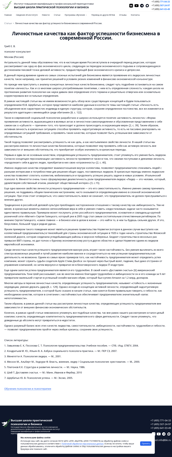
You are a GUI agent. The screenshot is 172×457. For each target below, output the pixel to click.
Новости (46, 15)
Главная (8, 15)
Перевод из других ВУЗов (103, 15)
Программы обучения (75, 15)
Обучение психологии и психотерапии (27, 388)
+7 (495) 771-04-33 (160, 420)
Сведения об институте (27, 15)
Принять (146, 443)
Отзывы (123, 15)
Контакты (135, 15)
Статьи (57, 15)
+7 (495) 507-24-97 (160, 424)
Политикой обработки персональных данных (82, 443)
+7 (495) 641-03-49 (160, 428)
